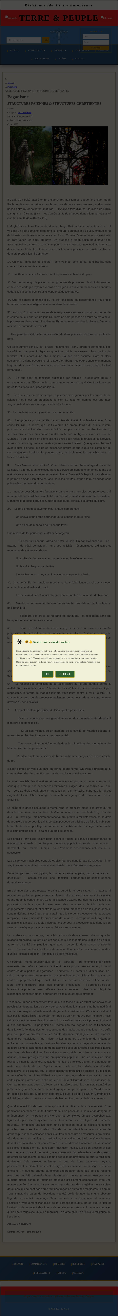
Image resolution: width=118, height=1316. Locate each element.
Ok (47, 674)
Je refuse (65, 674)
